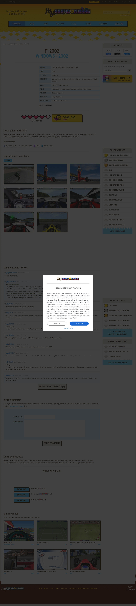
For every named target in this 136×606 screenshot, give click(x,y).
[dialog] (68, 303)
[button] (68, 328)
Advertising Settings (60, 316)
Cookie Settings (61, 318)
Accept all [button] (79, 323)
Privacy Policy (72, 318)
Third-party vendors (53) (65, 304)
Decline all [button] (57, 324)
